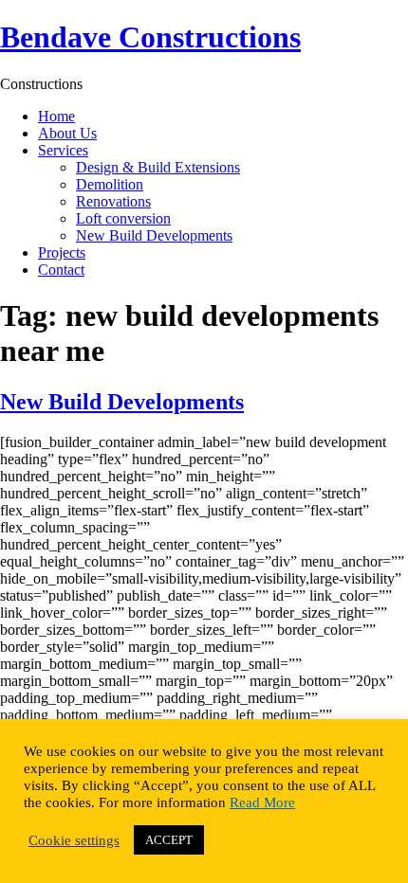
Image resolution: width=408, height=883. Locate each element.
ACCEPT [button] (169, 840)
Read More (262, 802)
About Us (67, 133)
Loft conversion (123, 218)
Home (56, 116)
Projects (61, 252)
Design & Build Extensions (158, 167)
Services (63, 150)
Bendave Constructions (150, 37)
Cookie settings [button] (74, 840)
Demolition (109, 184)
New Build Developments (154, 235)
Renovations (113, 201)
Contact (61, 269)
